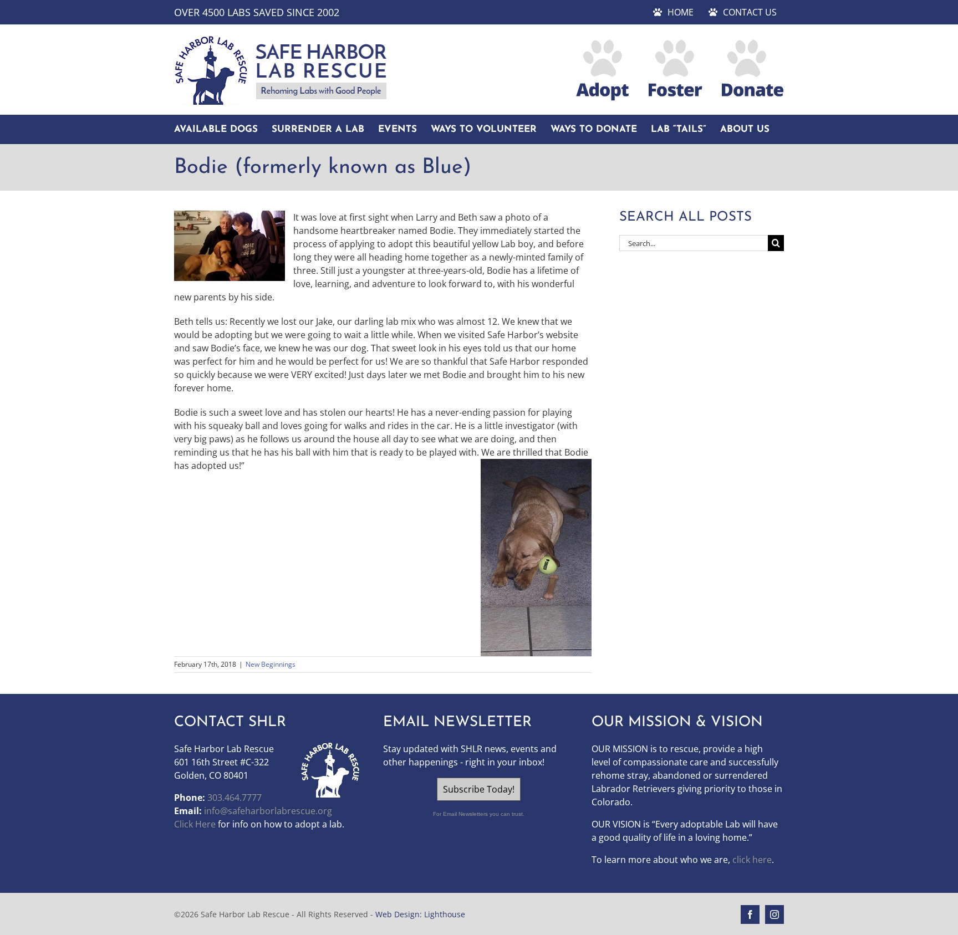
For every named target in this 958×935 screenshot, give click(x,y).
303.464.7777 (234, 797)
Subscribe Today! (478, 789)
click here (752, 860)
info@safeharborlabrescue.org (268, 811)
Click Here (195, 824)
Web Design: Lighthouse (420, 914)
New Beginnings (270, 664)
